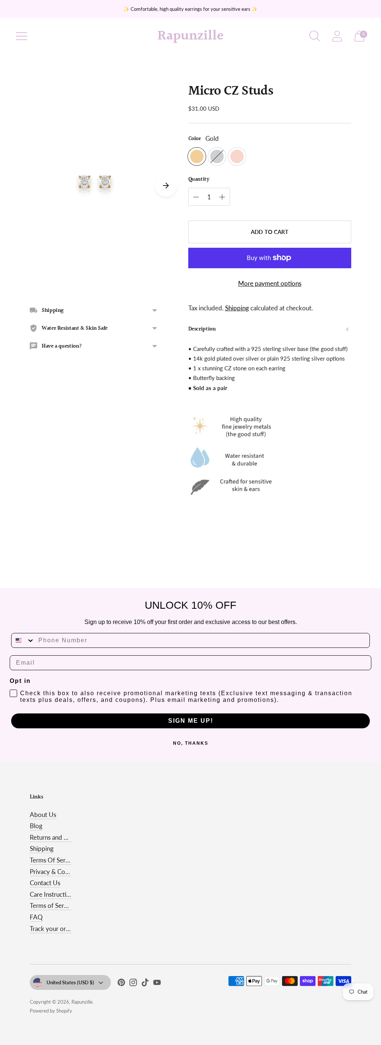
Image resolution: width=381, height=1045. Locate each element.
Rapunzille (82, 1002)
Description (202, 329)
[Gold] (197, 156)
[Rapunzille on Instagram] (133, 984)
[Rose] (237, 156)
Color (194, 139)
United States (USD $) (70, 982)
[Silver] (217, 156)
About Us (43, 814)
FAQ (36, 917)
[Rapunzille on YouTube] (157, 984)
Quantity (198, 179)
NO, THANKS (190, 743)
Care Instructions (53, 894)
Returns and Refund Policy (66, 837)
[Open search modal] (314, 36)
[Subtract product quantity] (196, 197)
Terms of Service (52, 905)
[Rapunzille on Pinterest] (121, 984)
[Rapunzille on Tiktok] (145, 984)
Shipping (237, 308)
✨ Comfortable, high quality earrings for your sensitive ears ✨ (190, 9)
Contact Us (45, 883)
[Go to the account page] (337, 36)
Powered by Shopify (51, 1011)
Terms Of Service (53, 860)
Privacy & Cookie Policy (62, 871)
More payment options (269, 283)
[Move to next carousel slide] (166, 185)
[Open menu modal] (21, 36)
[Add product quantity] (222, 197)
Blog (36, 826)
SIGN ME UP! (190, 721)
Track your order (52, 928)
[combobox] (23, 640)
